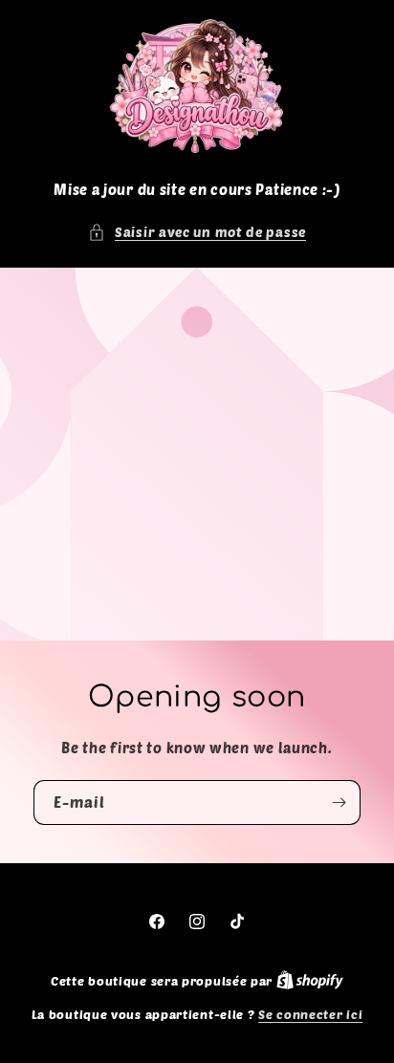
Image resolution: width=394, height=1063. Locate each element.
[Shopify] (309, 980)
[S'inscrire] (338, 802)
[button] (197, 232)
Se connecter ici (310, 1014)
